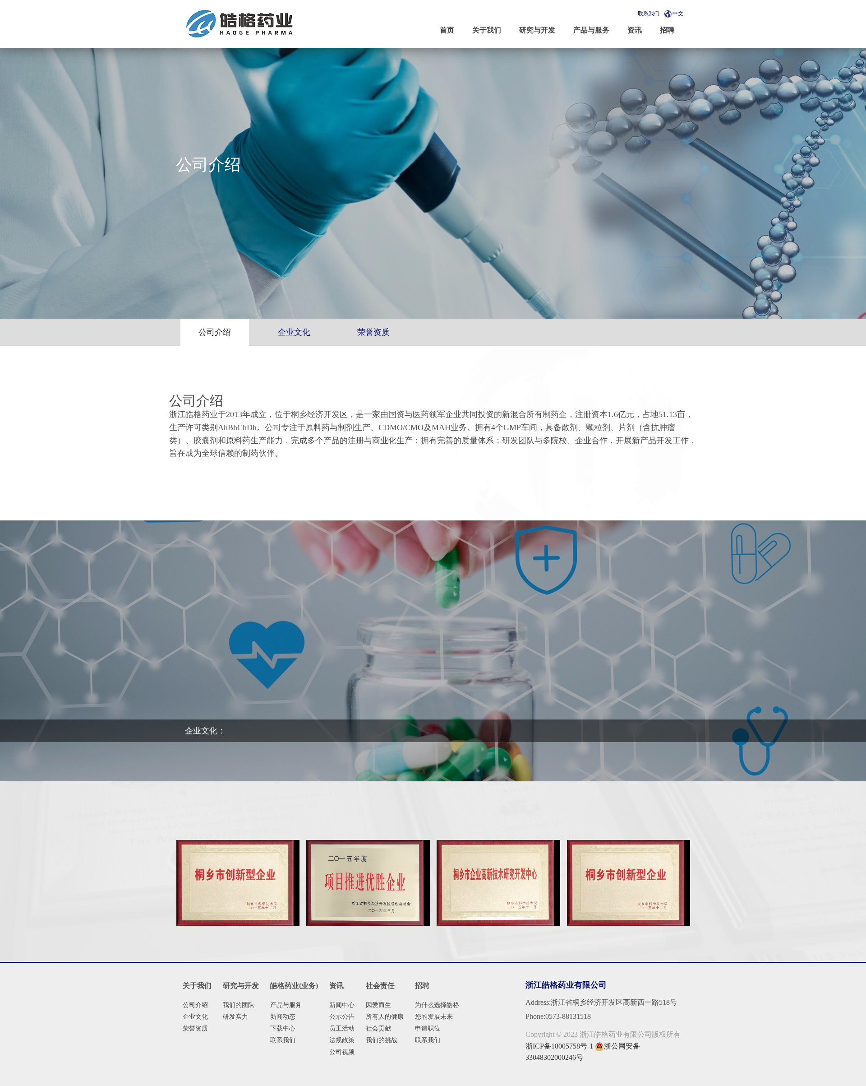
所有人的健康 (385, 1016)
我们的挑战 (381, 1040)
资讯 (336, 985)
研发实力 (235, 1016)
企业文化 (195, 1016)
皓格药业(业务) (294, 985)
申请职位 (427, 1028)
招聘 (422, 985)
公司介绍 (195, 1005)
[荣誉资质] (237, 883)
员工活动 (342, 1028)
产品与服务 (286, 1005)
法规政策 (342, 1040)
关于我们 (197, 985)
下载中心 (282, 1028)
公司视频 (342, 1052)
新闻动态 (282, 1016)
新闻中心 (342, 1005)
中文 (678, 13)
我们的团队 (238, 1005)
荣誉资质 (195, 1028)
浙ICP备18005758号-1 (559, 1046)
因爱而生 (378, 1005)
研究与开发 (241, 985)
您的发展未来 (434, 1016)
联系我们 (648, 13)
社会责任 (380, 985)
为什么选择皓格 (437, 1005)
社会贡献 (378, 1028)
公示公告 (342, 1016)
